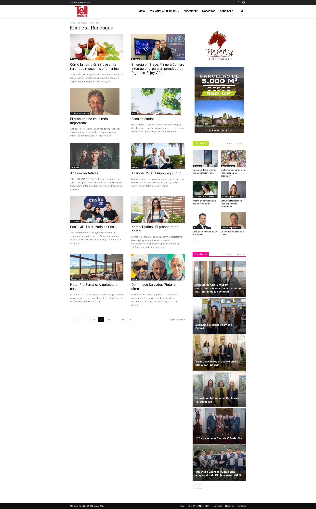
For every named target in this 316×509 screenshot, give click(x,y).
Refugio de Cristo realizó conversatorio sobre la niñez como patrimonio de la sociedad (218, 288)
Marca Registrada (229, 197)
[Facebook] (238, 2)
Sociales (135, 59)
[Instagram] (243, 2)
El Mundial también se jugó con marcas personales (231, 204)
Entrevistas (137, 167)
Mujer (134, 221)
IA (194, 228)
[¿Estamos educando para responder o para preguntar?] (233, 158)
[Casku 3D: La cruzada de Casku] (96, 209)
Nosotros (208, 11)
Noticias (74, 59)
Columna (197, 166)
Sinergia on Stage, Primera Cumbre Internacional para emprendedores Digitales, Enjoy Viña (157, 69)
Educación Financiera (80, 113)
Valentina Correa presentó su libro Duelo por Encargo (217, 363)
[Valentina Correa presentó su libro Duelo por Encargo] (219, 352)
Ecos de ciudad (143, 119)
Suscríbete (191, 11)
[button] (242, 11)
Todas (229, 143)
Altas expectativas (84, 173)
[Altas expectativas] (96, 156)
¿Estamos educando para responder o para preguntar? (233, 173)
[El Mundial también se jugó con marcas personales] (233, 189)
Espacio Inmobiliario (79, 279)
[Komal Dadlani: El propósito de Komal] (158, 209)
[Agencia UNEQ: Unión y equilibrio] (158, 156)
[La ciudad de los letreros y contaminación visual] (205, 158)
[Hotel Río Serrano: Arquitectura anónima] (96, 267)
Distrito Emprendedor (231, 228)
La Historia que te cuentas (205, 197)
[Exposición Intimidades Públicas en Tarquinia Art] (219, 389)
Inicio (141, 11)
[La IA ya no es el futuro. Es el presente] (205, 220)
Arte (134, 113)
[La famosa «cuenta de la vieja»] (233, 220)
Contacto (226, 11)
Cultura (135, 279)
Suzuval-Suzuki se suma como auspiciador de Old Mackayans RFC (218, 473)
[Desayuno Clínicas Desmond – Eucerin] (219, 316)
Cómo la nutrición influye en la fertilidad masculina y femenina (94, 67)
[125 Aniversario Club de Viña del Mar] (219, 426)
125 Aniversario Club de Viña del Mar (219, 438)
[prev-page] (73, 319)
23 (93, 319)
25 (109, 319)
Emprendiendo (228, 166)
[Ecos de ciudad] (158, 101)
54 (123, 319)
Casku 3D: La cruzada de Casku (93, 227)
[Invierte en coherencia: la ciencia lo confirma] (205, 189)
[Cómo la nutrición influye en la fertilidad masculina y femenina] (96, 47)
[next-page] (130, 319)
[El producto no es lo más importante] (96, 101)
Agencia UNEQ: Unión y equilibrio (156, 173)
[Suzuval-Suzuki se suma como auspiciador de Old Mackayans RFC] (219, 462)
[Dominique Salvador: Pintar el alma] (158, 267)
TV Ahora (75, 167)
